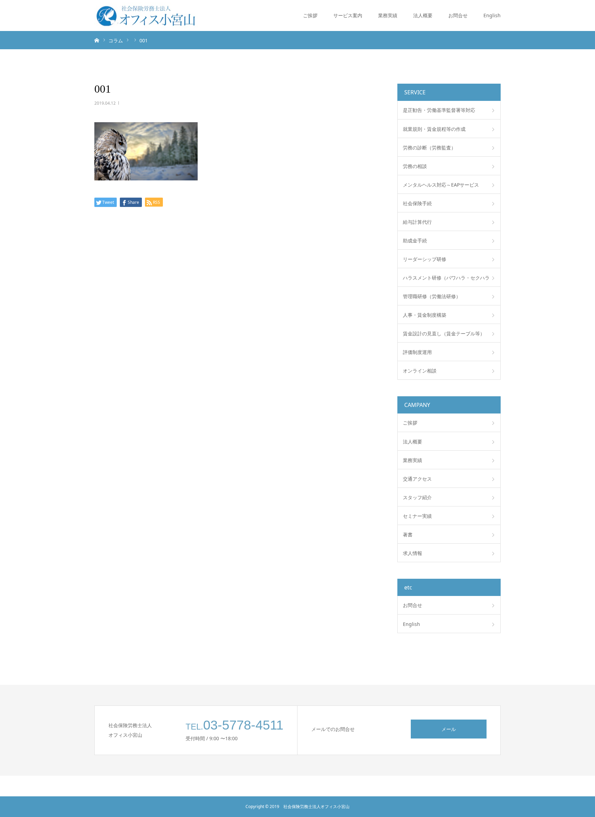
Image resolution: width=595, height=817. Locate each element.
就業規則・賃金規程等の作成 (434, 129)
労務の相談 (415, 166)
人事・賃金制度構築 (424, 315)
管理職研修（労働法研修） (432, 296)
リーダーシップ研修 (424, 259)
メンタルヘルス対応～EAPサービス (441, 184)
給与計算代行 (417, 222)
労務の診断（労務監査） (429, 147)
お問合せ (458, 15)
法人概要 (422, 15)
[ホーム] (96, 40)
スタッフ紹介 (417, 497)
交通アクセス (417, 478)
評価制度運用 (417, 352)
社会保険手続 (417, 203)
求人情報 (412, 553)
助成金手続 (415, 240)
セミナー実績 (417, 516)
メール (448, 729)
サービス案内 (347, 15)
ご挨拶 (310, 15)
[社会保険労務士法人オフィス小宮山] (146, 16)
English (492, 15)
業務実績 (387, 15)
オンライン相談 (420, 370)
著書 (408, 534)
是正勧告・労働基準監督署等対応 (439, 110)
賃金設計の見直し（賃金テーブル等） (444, 333)
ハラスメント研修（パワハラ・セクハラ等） (446, 280)
